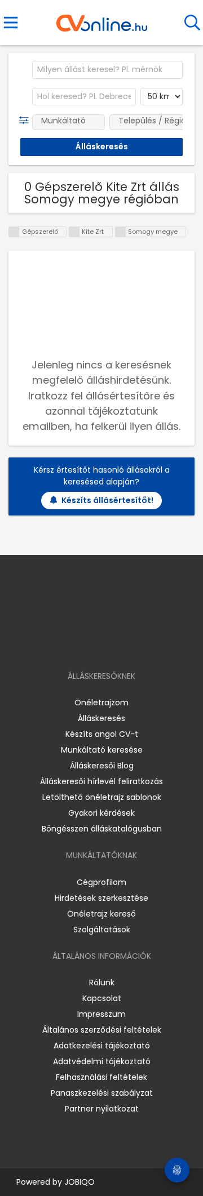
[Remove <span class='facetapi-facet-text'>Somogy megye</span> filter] (121, 232)
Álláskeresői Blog (102, 765)
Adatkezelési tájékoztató (102, 1045)
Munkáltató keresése (102, 749)
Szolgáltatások (101, 929)
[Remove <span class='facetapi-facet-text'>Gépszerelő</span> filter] (14, 232)
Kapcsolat (101, 998)
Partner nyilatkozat (102, 1108)
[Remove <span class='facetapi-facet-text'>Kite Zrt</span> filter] (74, 232)
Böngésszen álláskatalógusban (102, 828)
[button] (26, 120)
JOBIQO (79, 1182)
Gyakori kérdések (101, 813)
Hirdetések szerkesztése (101, 898)
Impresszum (101, 1014)
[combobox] (107, 70)
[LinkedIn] (113, 644)
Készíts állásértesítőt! (107, 500)
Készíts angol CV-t (101, 734)
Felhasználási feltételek (101, 1077)
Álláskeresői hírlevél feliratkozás (101, 781)
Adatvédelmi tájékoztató (102, 1061)
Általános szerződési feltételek (101, 1029)
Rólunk (101, 982)
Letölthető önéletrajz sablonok (101, 797)
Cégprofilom (101, 882)
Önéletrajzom (101, 702)
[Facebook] (76, 644)
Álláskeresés (101, 718)
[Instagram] (94, 644)
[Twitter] (129, 644)
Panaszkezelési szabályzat (102, 1093)
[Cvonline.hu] (101, 19)
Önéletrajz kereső (101, 913)
